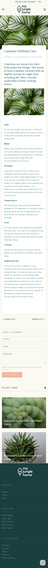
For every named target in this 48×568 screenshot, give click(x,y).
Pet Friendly (7, 528)
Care (4, 498)
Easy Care (7, 525)
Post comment (12, 375)
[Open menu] (5, 9)
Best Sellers (7, 515)
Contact (6, 548)
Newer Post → (39, 319)
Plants (5, 492)
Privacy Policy (8, 558)
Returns (5, 555)
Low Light (6, 519)
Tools (4, 495)
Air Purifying (8, 522)
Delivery (6, 545)
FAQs (4, 552)
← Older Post (9, 319)
